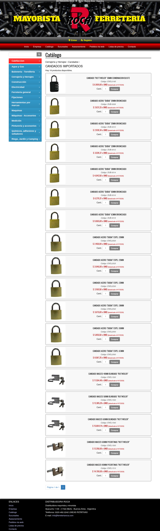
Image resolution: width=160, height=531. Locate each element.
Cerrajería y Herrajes (26, 78)
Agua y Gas (26, 67)
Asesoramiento (78, 46)
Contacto (132, 46)
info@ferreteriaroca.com (62, 515)
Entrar (73, 40)
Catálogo (49, 46)
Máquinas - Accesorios (26, 116)
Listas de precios (116, 46)
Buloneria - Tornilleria (26, 72)
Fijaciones (26, 98)
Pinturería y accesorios (26, 126)
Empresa (37, 46)
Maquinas (26, 111)
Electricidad (26, 88)
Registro (87, 40)
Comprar (114, 89)
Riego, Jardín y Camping (26, 140)
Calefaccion (26, 62)
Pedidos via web (97, 46)
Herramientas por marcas (26, 104)
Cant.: (99, 88)
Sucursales (63, 46)
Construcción (26, 83)
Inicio (26, 46)
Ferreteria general (26, 93)
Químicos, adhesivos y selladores (26, 133)
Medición (26, 121)
